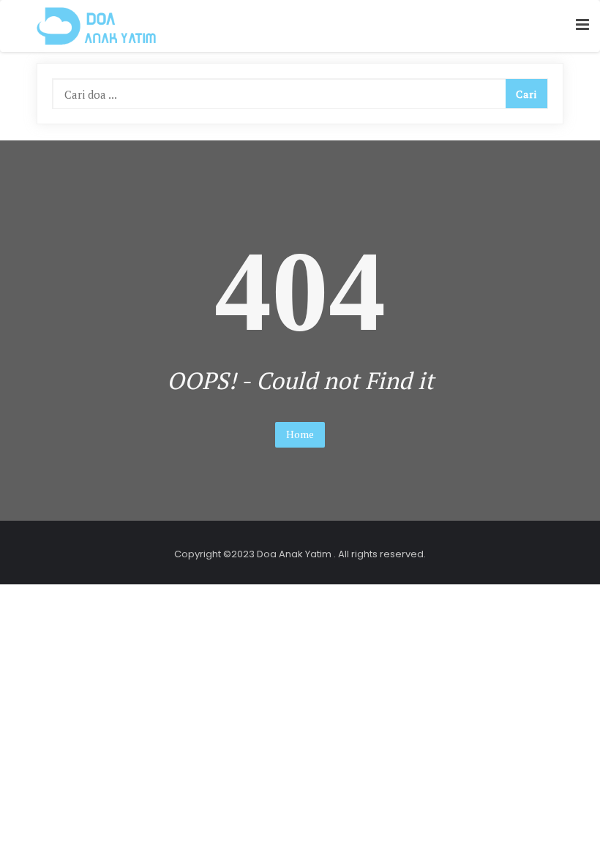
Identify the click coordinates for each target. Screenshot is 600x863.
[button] (582, 25)
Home (300, 434)
